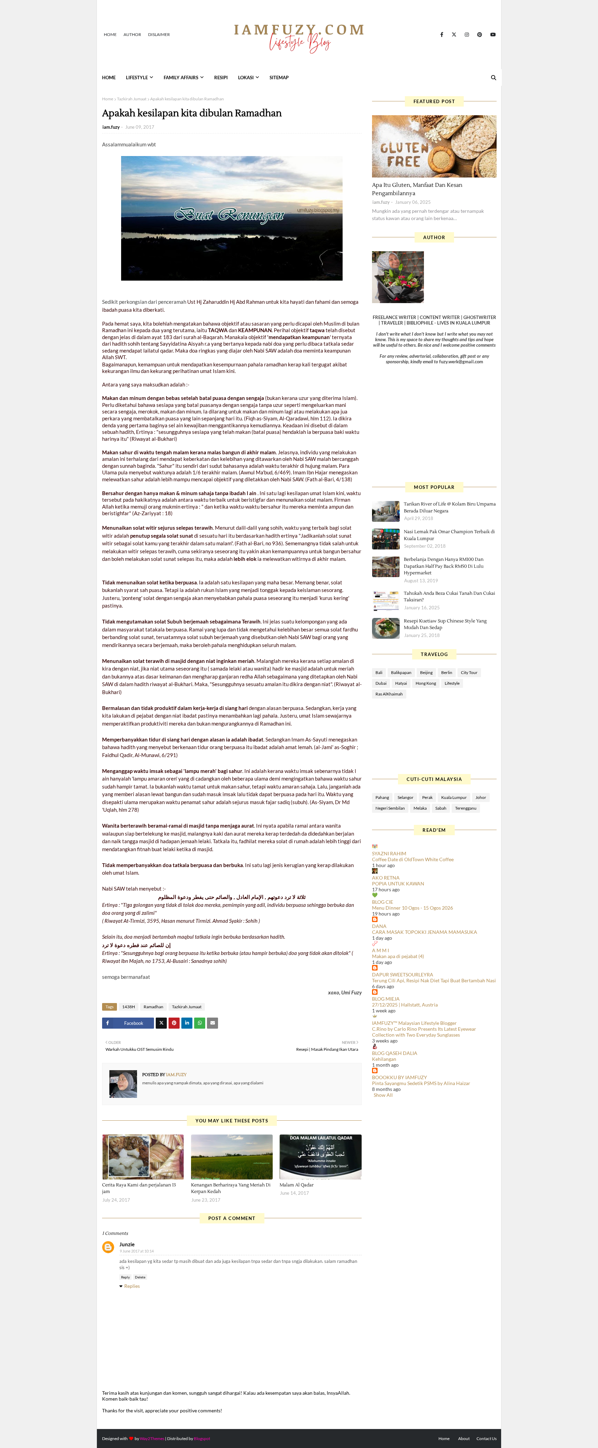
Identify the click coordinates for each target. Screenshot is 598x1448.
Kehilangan (384, 1059)
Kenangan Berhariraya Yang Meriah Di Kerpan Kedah (231, 1188)
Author (132, 34)
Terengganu (466, 808)
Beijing (426, 672)
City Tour (469, 672)
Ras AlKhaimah (389, 693)
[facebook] (442, 34)
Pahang (382, 797)
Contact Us (487, 1438)
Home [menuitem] (109, 77)
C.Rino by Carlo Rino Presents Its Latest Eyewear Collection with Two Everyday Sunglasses (424, 1032)
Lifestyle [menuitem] (137, 77)
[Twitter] (161, 1023)
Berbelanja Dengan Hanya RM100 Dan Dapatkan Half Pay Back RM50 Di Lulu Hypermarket (443, 566)
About (464, 1438)
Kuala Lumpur (454, 797)
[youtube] (492, 34)
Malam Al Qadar (297, 1185)
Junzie (127, 1244)
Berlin (446, 672)
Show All (383, 1095)
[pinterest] (479, 34)
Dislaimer (159, 34)
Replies (132, 1286)
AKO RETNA (386, 878)
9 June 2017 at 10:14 (137, 1251)
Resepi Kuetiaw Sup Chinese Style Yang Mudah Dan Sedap (445, 624)
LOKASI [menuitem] (246, 77)
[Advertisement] (434, 423)
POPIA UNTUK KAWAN (398, 883)
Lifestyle (452, 683)
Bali (378, 672)
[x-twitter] (454, 34)
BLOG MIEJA (386, 999)
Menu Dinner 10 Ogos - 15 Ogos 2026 (412, 908)
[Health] (434, 146)
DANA (379, 926)
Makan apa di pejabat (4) (398, 956)
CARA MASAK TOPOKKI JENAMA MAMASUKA (424, 932)
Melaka (420, 808)
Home (110, 34)
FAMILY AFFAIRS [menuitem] (181, 77)
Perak (427, 797)
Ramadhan (153, 1006)
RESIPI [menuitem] (221, 77)
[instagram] (466, 34)
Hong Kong (426, 683)
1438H (128, 1006)
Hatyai (401, 683)
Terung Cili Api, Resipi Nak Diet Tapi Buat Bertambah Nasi (434, 980)
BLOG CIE (382, 902)
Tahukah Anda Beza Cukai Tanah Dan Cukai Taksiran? (449, 597)
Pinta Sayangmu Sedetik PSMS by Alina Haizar (421, 1083)
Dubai (381, 683)
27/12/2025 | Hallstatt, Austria (405, 1005)
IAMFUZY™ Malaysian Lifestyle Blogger (414, 1023)
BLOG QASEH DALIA (394, 1053)
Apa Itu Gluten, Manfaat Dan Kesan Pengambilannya (417, 189)
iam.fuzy (111, 127)
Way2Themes (152, 1438)
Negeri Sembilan (390, 808)
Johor (480, 797)
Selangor (406, 797)
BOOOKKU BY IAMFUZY (399, 1077)
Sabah (440, 808)
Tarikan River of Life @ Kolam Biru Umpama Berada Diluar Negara (450, 507)
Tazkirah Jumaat (131, 98)
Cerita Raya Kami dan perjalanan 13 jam (139, 1188)
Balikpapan (401, 672)
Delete (140, 1277)
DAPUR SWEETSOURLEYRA (402, 974)
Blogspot (202, 1438)
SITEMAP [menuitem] (279, 77)
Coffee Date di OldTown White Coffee (413, 859)
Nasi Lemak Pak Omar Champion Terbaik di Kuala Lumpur (449, 535)
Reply (125, 1277)
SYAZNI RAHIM (389, 853)
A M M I (380, 950)
